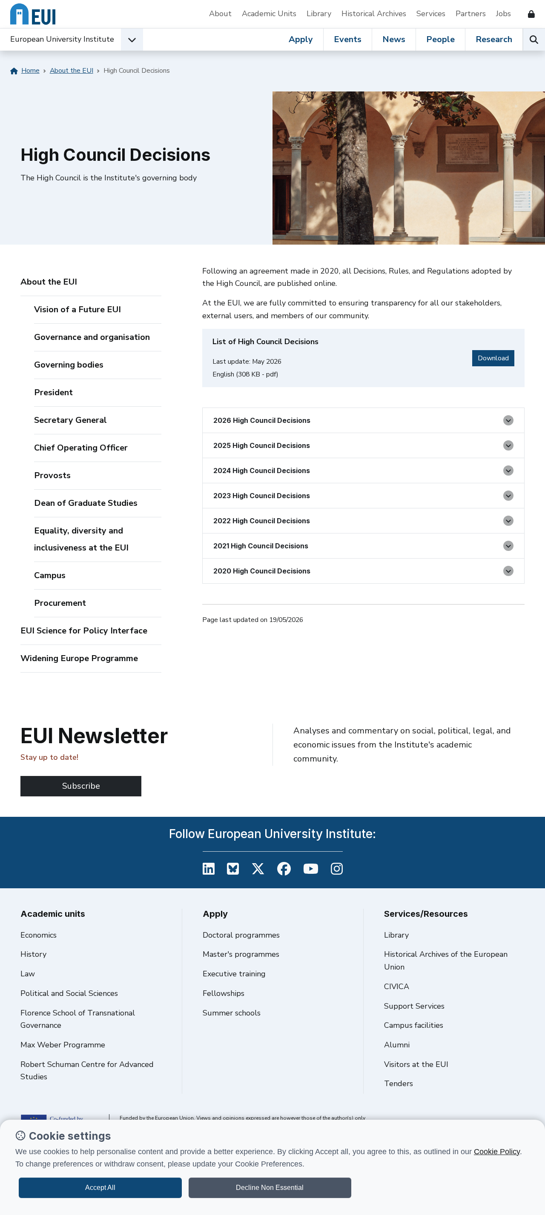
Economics (38, 935)
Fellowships (223, 993)
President (53, 392)
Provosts (52, 475)
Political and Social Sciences (69, 993)
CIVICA (396, 986)
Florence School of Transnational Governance (77, 1019)
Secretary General (70, 420)
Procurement (60, 603)
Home (30, 70)
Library (319, 14)
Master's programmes (241, 954)
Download (496, 358)
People (440, 39)
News (393, 39)
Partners (471, 14)
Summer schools (232, 1013)
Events (347, 39)
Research (494, 39)
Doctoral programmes (241, 935)
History (33, 954)
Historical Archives (373, 14)
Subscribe (81, 786)
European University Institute (62, 39)
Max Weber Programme (62, 1045)
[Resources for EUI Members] (528, 14)
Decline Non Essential (270, 1187)
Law (27, 974)
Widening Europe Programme (79, 658)
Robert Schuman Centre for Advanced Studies (87, 1070)
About (220, 14)
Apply (301, 39)
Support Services (414, 1006)
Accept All (100, 1187)
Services (430, 14)
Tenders (398, 1083)
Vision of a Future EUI (77, 309)
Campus (50, 575)
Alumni (397, 1045)
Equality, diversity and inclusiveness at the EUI (81, 539)
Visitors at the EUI (416, 1064)
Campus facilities (413, 1025)
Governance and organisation (92, 337)
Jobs (503, 14)
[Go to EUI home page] (32, 14)
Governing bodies (68, 365)
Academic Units (269, 14)
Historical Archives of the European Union (446, 960)
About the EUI (71, 70)
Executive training (234, 974)
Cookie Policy (497, 1151)
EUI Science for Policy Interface (83, 630)
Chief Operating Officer (81, 447)
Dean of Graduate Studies (86, 503)
